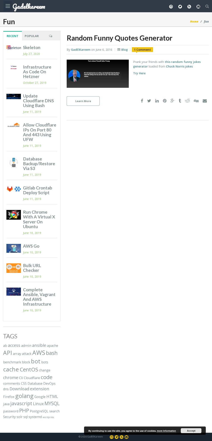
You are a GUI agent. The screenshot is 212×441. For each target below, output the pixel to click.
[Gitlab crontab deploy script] (13, 189)
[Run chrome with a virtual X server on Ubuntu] (13, 215)
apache (52, 345)
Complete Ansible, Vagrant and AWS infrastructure (39, 296)
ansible (39, 345)
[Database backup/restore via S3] (13, 162)
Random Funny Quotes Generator (119, 38)
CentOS (29, 369)
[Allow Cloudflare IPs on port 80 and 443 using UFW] (13, 125)
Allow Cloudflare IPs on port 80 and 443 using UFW (39, 132)
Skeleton (31, 47)
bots (44, 362)
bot (35, 361)
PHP (24, 410)
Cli (21, 378)
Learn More (83, 101)
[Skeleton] (13, 47)
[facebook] (142, 101)
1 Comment (142, 50)
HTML (52, 396)
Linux (38, 403)
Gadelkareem (28, 6)
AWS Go (31, 245)
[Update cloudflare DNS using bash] (13, 96)
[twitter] (149, 101)
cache (11, 369)
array (17, 353)
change (44, 370)
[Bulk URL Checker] (13, 268)
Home (194, 21)
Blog (124, 50)
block (26, 362)
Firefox (8, 396)
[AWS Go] (13, 248)
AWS (38, 352)
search (54, 411)
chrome (10, 377)
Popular (32, 36)
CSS (24, 383)
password (10, 411)
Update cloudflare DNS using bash (38, 100)
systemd (35, 416)
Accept (191, 431)
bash (52, 353)
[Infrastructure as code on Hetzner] (13, 67)
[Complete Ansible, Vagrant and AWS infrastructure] (13, 292)
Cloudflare (32, 378)
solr (20, 416)
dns (6, 389)
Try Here (139, 73)
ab (5, 345)
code (46, 377)
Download (19, 389)
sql (25, 416)
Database (35, 383)
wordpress (48, 417)
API (7, 353)
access (14, 345)
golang (24, 396)
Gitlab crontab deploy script (37, 190)
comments (11, 383)
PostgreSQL (39, 411)
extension (39, 389)
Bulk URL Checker (32, 268)
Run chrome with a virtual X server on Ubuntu (39, 219)
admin (26, 345)
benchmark (12, 362)
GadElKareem (80, 50)
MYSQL (52, 403)
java (6, 404)
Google (40, 396)
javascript (21, 403)
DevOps (49, 383)
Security (9, 416)
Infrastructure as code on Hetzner (37, 71)
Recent (12, 36)
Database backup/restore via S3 (39, 163)
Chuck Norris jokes (179, 66)
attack (26, 353)
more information (166, 430)
